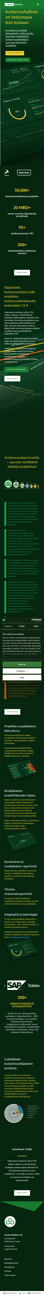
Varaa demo (12, 378)
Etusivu (8, 1259)
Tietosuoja (9, 1275)
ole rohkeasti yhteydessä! (19, 937)
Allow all (22, 664)
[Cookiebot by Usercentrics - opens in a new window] (31, 620)
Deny (22, 677)
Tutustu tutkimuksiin (16, 369)
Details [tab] (22, 626)
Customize (20, 671)
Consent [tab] (8, 626)
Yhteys (7, 1271)
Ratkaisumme (11, 1263)
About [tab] (36, 626)
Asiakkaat (9, 1267)
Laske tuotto (15, 53)
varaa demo (22, 272)
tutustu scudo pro (18, 60)
